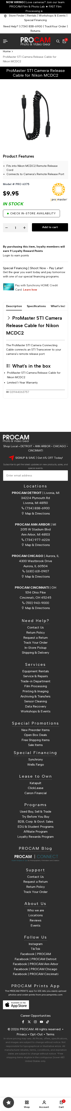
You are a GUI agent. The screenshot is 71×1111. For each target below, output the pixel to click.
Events (35, 925)
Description (14, 306)
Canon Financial (35, 793)
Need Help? (10, 26)
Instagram (36, 944)
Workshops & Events (52, 15)
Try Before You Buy (35, 816)
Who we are (35, 910)
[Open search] (58, 41)
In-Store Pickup (35, 648)
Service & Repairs (35, 676)
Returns (35, 31)
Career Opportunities (36, 1015)
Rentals (31, 15)
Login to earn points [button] (16, 255)
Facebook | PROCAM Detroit (36, 959)
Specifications (36, 306)
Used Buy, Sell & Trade (35, 811)
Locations (35, 915)
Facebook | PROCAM (35, 954)
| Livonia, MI (35, 493)
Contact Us (35, 627)
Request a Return (35, 637)
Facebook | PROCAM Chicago (35, 969)
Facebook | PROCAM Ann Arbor (35, 964)
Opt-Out (36, 1034)
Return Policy (35, 632)
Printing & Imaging (35, 691)
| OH (35, 587)
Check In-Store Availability (33, 213)
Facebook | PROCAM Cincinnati (35, 974)
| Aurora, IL (35, 556)
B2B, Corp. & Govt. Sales (35, 821)
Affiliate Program (36, 831)
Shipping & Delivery (35, 652)
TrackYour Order (55, 26)
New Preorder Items (35, 730)
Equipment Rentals (35, 671)
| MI (35, 524)
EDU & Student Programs (36, 826)
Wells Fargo (35, 764)
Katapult (35, 783)
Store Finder (17, 15)
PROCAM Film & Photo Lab (27, 6)
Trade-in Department (35, 681)
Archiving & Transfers (35, 696)
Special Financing (35, 20)
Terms (50, 1034)
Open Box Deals (35, 735)
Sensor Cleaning (35, 701)
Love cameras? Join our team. (35, 2)
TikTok (35, 949)
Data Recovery (35, 706)
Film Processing (35, 686)
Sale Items (35, 745)
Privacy (22, 1034)
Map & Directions (37, 513)
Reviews (35, 920)
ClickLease (35, 788)
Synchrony (35, 759)
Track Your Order (35, 642)
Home (7, 51)
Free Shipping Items (35, 740)
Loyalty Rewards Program (35, 837)
